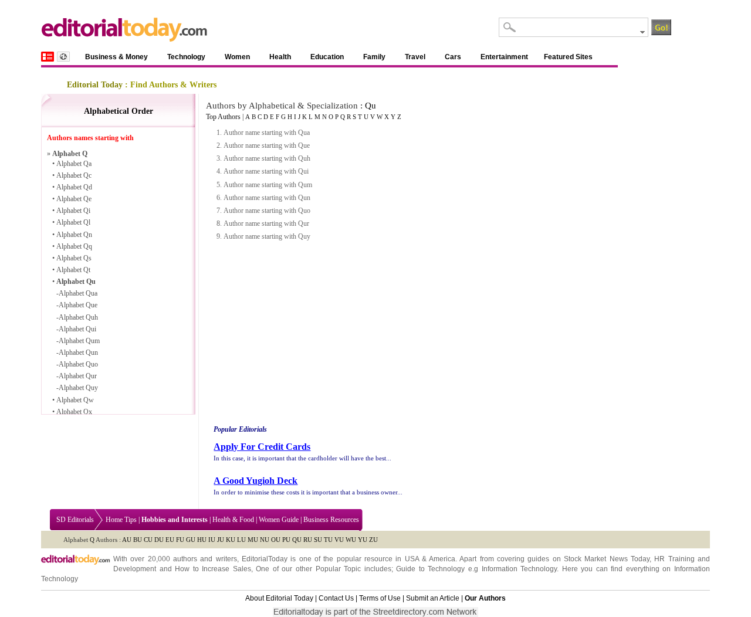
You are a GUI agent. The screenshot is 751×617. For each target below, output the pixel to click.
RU (307, 539)
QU (297, 539)
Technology (186, 57)
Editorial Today (95, 84)
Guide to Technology (430, 569)
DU (159, 539)
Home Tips (121, 520)
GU (190, 539)
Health (280, 57)
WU (351, 539)
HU (202, 539)
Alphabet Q (69, 154)
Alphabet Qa (74, 164)
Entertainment (504, 57)
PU (286, 539)
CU (148, 539)
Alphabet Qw (75, 400)
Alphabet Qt (73, 270)
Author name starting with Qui (266, 171)
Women (237, 57)
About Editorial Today (279, 598)
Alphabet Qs (74, 258)
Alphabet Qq (74, 246)
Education (327, 57)
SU (318, 539)
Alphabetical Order (118, 111)
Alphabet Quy (78, 388)
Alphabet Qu (76, 281)
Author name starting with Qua (267, 132)
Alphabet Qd (74, 187)
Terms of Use (380, 598)
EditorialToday (264, 559)
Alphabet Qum (79, 341)
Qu (370, 105)
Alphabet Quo (78, 364)
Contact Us (336, 598)
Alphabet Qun (78, 352)
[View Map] (63, 57)
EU (169, 539)
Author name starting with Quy (267, 236)
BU (137, 539)
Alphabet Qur (78, 376)
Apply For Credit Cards (262, 447)
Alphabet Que (78, 305)
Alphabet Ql (73, 222)
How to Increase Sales (213, 569)
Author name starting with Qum (268, 185)
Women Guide (279, 520)
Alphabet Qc (74, 175)
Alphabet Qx (74, 412)
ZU (373, 539)
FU (180, 539)
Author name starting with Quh (267, 158)
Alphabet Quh (78, 317)
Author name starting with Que (267, 145)
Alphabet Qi (73, 210)
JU (220, 539)
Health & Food (233, 520)
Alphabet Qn (74, 234)
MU (253, 539)
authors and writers (205, 559)
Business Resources (331, 520)
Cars (453, 57)
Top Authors (223, 117)
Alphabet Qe (74, 199)
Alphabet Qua (78, 293)
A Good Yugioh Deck (255, 481)
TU (328, 539)
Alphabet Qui (77, 329)
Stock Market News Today (606, 559)
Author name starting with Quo (267, 210)
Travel (415, 57)
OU (275, 539)
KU (230, 539)
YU (362, 539)
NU (264, 539)
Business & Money (116, 57)
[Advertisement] (310, 333)
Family (374, 57)
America (442, 559)
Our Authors (485, 598)
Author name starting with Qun (267, 198)
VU (339, 539)
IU (211, 539)
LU (241, 539)
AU (126, 539)
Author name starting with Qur (266, 223)
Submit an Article (432, 598)
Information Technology (519, 569)
